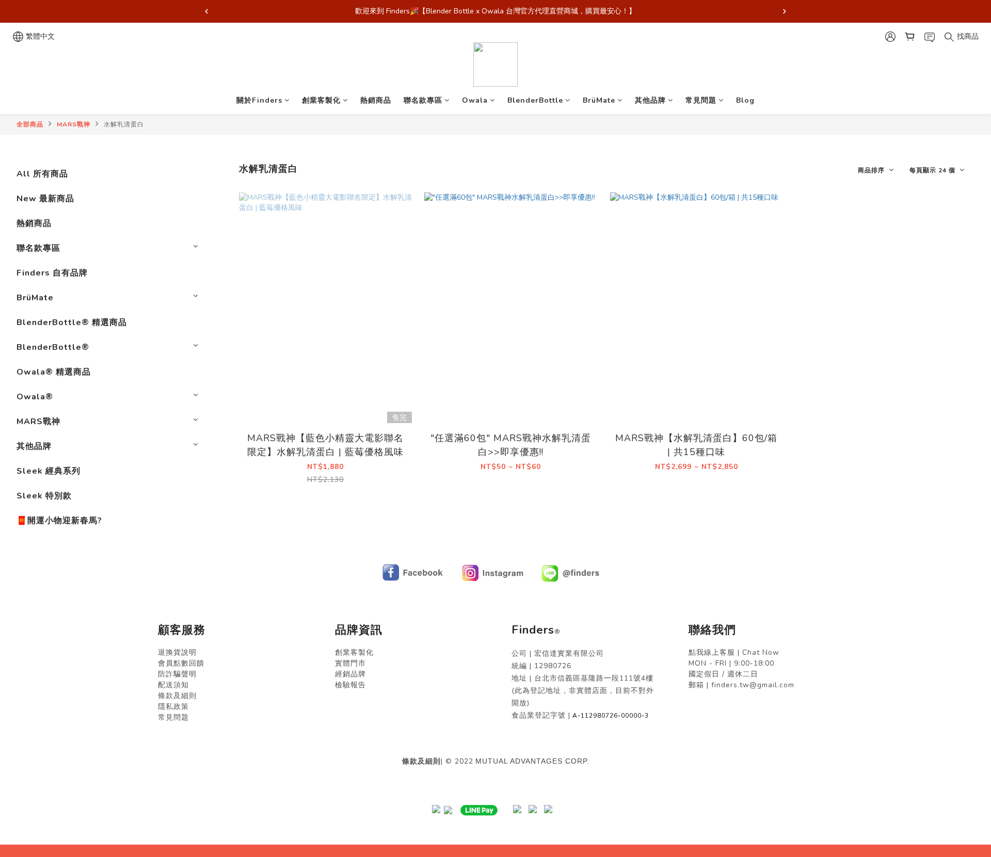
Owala (475, 100)
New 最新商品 (45, 198)
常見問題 (700, 100)
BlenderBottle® (53, 347)
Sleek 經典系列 (49, 471)
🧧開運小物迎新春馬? (59, 520)
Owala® (35, 396)
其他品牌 (650, 100)
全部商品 (30, 124)
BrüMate (599, 100)
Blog (745, 100)
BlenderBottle (535, 100)
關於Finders (259, 100)
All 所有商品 (42, 174)
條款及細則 (421, 761)
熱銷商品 (375, 100)
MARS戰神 (73, 124)
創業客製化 (321, 100)
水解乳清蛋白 (124, 124)
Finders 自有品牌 (52, 273)
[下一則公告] (784, 11)
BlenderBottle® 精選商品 (72, 322)
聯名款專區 (423, 100)
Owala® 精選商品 (54, 372)
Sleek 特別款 (44, 496)
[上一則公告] (206, 11)
